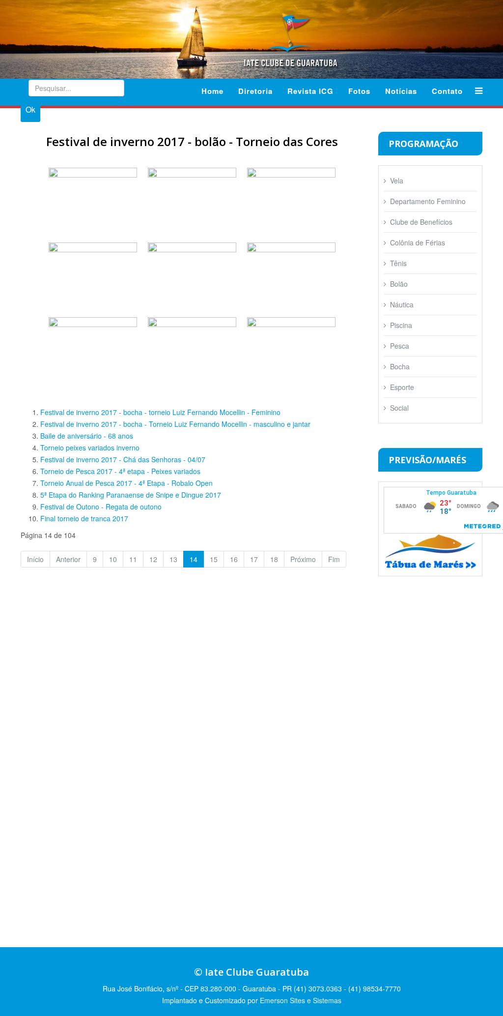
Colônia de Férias (417, 242)
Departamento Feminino (428, 201)
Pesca (399, 346)
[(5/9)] (192, 274)
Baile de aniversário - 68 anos (86, 436)
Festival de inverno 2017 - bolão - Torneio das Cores (192, 141)
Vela (396, 180)
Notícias (401, 91)
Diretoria (255, 91)
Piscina (401, 325)
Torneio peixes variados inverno (90, 447)
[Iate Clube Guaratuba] (251, 38)
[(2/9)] (192, 200)
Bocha (400, 366)
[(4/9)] (93, 274)
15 (214, 559)
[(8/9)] (192, 349)
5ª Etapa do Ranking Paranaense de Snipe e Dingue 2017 (130, 495)
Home (212, 91)
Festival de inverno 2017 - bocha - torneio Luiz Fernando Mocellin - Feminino (160, 412)
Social (399, 408)
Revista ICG (310, 91)
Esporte (402, 387)
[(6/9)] (291, 274)
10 (113, 559)
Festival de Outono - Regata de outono (101, 506)
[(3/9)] (291, 200)
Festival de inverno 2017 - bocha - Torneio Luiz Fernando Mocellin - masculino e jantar (175, 424)
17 (254, 559)
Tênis (398, 263)
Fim (334, 559)
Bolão (399, 284)
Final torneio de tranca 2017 (84, 518)
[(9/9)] (291, 349)
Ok (30, 109)
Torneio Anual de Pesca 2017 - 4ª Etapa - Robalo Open (126, 483)
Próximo (303, 559)
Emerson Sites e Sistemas (300, 1000)
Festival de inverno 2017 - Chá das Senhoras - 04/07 (122, 459)
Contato (447, 91)
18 (274, 559)
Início (35, 559)
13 (173, 559)
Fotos (359, 91)
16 (234, 559)
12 (153, 559)
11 (133, 559)
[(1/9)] (93, 200)
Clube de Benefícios (421, 222)
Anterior (68, 559)
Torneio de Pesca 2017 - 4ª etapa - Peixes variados (120, 471)
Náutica (402, 304)
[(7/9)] (93, 349)
